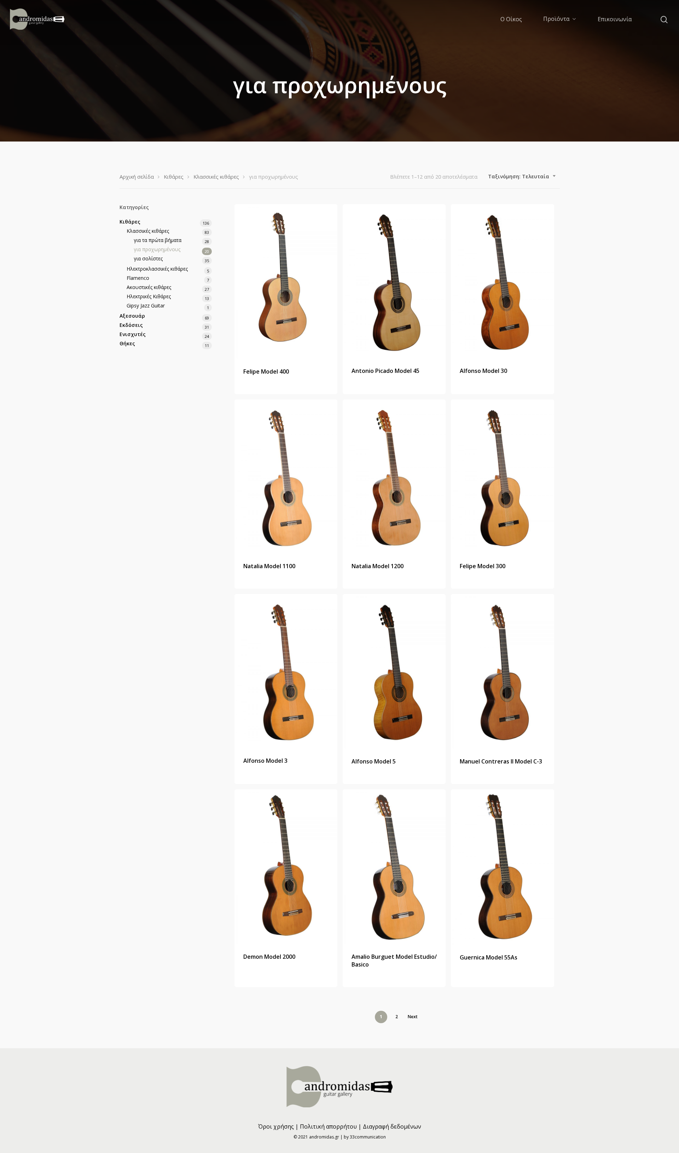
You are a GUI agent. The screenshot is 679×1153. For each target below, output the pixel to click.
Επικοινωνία (615, 19)
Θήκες (127, 343)
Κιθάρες (174, 176)
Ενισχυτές (133, 334)
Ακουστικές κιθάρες (149, 287)
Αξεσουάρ (132, 315)
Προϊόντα (556, 19)
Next (413, 1017)
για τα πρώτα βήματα (157, 240)
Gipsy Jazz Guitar (146, 305)
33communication (368, 1137)
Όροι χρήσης (276, 1126)
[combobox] (522, 176)
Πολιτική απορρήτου (328, 1126)
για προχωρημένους (157, 249)
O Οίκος (511, 19)
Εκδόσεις (131, 325)
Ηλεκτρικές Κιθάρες (149, 296)
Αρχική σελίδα (137, 176)
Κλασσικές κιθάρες (216, 176)
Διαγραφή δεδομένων (392, 1126)
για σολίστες (148, 258)
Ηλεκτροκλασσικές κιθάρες (157, 268)
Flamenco (138, 278)
